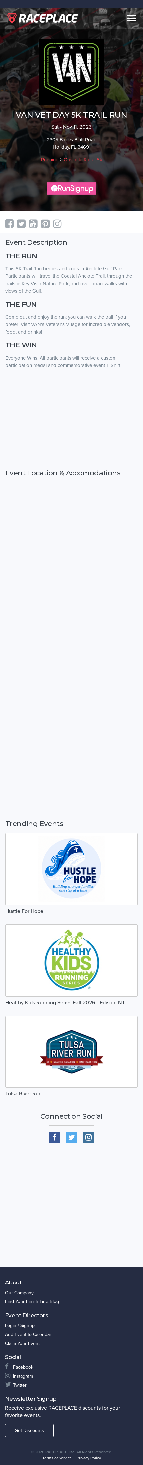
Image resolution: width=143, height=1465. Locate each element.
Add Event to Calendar (28, 1334)
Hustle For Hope (24, 911)
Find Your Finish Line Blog (32, 1301)
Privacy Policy (89, 1458)
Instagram (23, 1376)
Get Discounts (29, 1430)
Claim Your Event (22, 1343)
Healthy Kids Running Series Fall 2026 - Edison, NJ (64, 1002)
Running (50, 160)
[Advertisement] (71, 425)
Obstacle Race (79, 160)
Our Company (19, 1293)
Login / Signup (20, 1325)
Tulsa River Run (23, 1093)
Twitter (20, 1385)
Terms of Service (57, 1458)
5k (99, 160)
